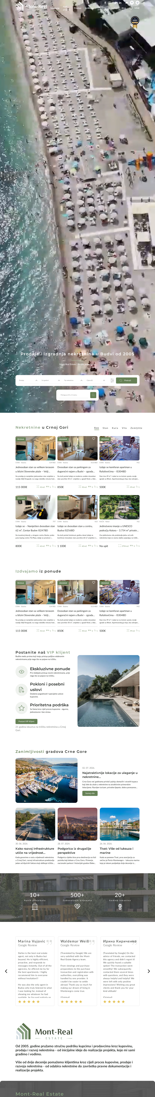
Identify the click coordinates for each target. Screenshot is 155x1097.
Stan (105, 428)
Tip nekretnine (68, 380)
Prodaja (77, 8)
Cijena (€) (90, 380)
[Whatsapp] (138, 3)
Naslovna (54, 8)
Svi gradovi (45, 380)
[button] (149, 971)
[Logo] (31, 6)
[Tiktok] (115, 2)
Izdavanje (89, 8)
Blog (124, 8)
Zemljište (137, 428)
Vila (124, 428)
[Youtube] (126, 2)
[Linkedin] (120, 2)
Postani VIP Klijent (26, 721)
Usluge (115, 8)
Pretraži (127, 380)
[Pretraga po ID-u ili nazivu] (93, 395)
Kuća (115, 428)
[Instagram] (109, 2)
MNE (137, 8)
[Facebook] (105, 2)
